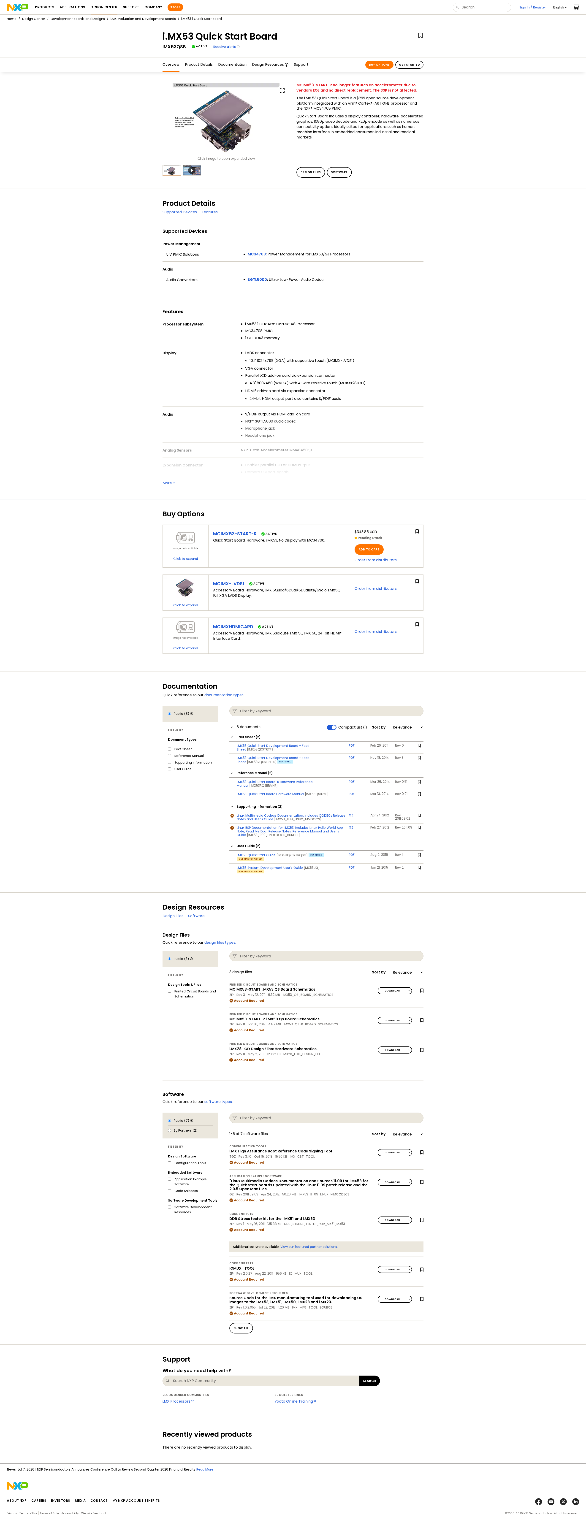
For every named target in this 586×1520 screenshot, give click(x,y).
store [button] (175, 7)
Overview (171, 64)
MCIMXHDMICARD (233, 626)
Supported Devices (180, 212)
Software (196, 916)
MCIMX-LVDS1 (228, 583)
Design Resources (268, 64)
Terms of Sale (49, 1513)
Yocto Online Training (294, 1401)
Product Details (199, 64)
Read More (204, 1469)
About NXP (17, 1500)
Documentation (232, 64)
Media (80, 1500)
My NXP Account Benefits (136, 1500)
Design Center (33, 18)
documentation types (224, 695)
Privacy (12, 1513)
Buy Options (379, 65)
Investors (60, 1500)
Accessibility (70, 1513)
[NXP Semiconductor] (17, 7)
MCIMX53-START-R (235, 534)
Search (369, 1381)
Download (392, 990)
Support (301, 64)
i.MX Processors (176, 1401)
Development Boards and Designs (78, 18)
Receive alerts (224, 46)
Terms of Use (28, 1513)
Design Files (173, 916)
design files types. (220, 942)
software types (218, 1101)
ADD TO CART (369, 549)
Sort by (379, 727)
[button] (560, 7)
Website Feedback (94, 1513)
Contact (99, 1500)
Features (210, 212)
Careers (38, 1500)
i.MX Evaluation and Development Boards (143, 18)
